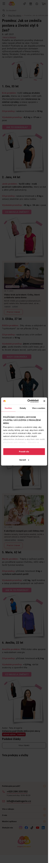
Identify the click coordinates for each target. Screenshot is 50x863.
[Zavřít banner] (44, 401)
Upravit (22, 460)
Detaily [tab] (23, 408)
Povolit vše (24, 451)
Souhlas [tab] (8, 408)
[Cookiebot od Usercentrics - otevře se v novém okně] (29, 401)
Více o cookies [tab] (38, 408)
